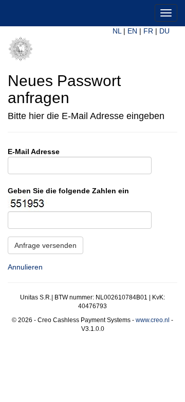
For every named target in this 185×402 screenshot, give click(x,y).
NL (117, 31)
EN (132, 31)
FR (148, 31)
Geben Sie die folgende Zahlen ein (68, 191)
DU (164, 31)
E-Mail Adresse (34, 151)
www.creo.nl (153, 320)
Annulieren (25, 267)
